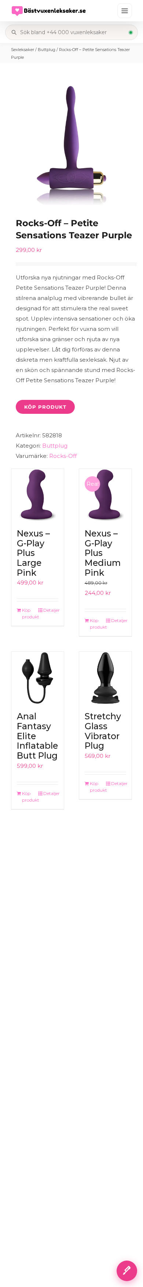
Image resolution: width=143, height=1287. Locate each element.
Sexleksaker (22, 49)
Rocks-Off (63, 455)
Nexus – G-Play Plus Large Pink (33, 553)
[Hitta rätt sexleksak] (127, 1271)
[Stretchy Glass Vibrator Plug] (105, 678)
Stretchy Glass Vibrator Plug (103, 731)
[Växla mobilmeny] (124, 10)
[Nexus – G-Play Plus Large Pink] (37, 495)
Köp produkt (45, 407)
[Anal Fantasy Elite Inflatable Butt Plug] (37, 678)
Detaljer (50, 610)
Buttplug (46, 49)
